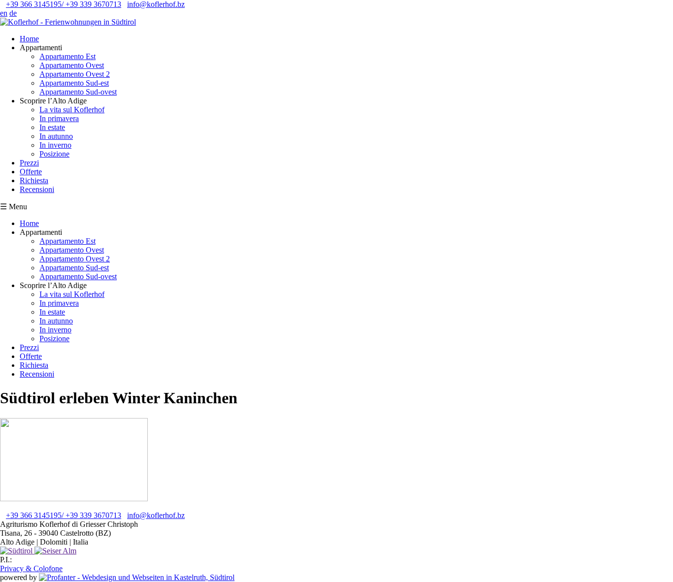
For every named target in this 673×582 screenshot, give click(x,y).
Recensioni (37, 189)
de (13, 13)
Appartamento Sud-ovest (78, 92)
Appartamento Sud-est (74, 83)
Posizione (54, 154)
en (3, 13)
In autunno (56, 136)
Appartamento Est (67, 56)
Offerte (31, 171)
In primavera (59, 118)
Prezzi (29, 163)
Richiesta (34, 180)
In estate (52, 127)
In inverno (55, 145)
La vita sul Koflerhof (71, 109)
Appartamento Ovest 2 (74, 74)
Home (29, 38)
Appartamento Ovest (71, 65)
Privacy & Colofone (31, 568)
